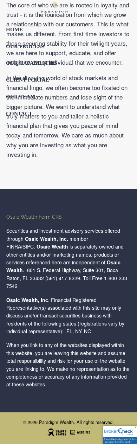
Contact (19, 113)
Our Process (25, 46)
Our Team (20, 96)
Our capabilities (31, 63)
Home (14, 29)
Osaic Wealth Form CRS (34, 217)
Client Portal (27, 80)
